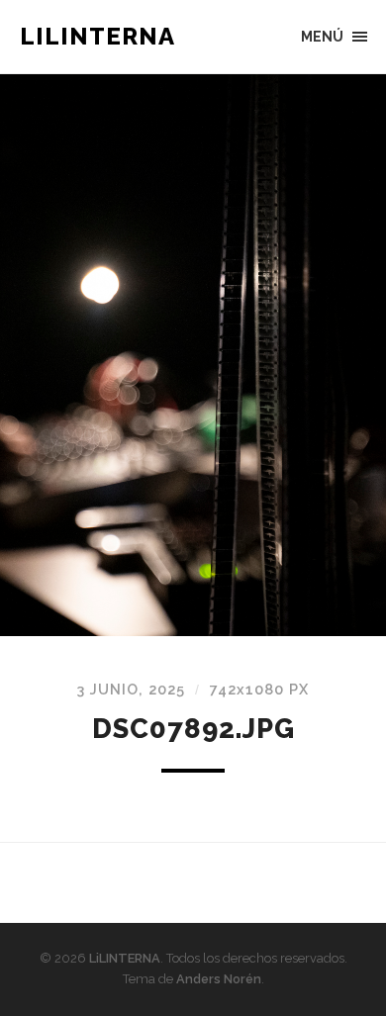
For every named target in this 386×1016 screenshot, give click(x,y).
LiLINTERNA (97, 36)
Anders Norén (218, 978)
